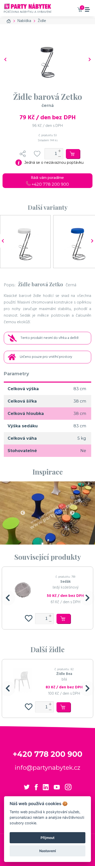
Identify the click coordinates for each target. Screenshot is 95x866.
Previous (22, 513)
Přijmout (47, 838)
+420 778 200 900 (50, 184)
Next (72, 513)
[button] (7, 597)
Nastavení (47, 851)
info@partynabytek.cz (47, 767)
